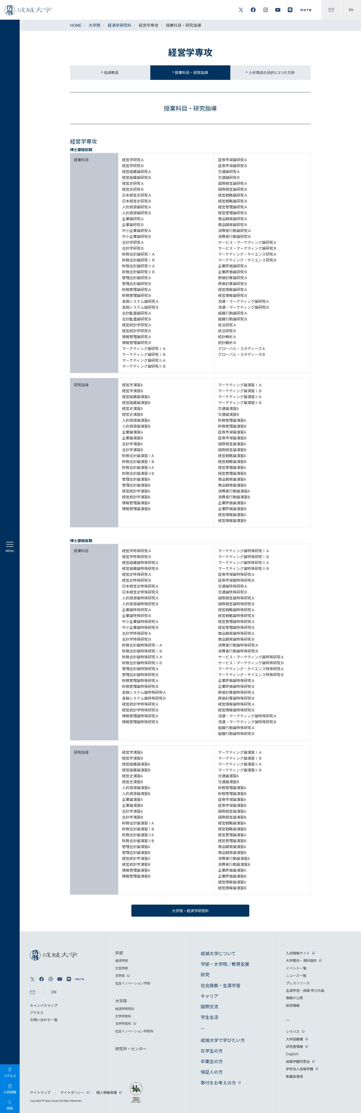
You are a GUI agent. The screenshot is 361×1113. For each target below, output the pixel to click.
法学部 (120, 975)
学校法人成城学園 (299, 1068)
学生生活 (209, 1017)
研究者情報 (294, 1046)
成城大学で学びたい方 (223, 1040)
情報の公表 (294, 997)
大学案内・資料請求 (301, 960)
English (292, 1053)
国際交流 (209, 1006)
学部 (119, 953)
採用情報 (293, 1005)
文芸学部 (121, 968)
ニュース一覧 (296, 975)
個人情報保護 (106, 1092)
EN (351, 9)
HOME (75, 25)
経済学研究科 (119, 25)
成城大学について (218, 953)
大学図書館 (294, 1039)
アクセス (36, 1012)
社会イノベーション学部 (132, 983)
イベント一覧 (296, 968)
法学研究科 (123, 1023)
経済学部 (121, 960)
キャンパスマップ (43, 1005)
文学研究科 (123, 1016)
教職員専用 (294, 1076)
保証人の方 (212, 1072)
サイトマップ (40, 1092)
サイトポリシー (72, 1092)
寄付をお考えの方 (218, 1082)
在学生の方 (212, 1050)
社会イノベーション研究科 (134, 1031)
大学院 (94, 25)
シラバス (293, 1031)
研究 (205, 974)
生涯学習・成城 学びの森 (305, 990)
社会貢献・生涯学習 (220, 985)
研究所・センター (131, 1049)
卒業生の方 (212, 1061)
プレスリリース (298, 983)
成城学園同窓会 (298, 1061)
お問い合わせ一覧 (43, 1019)
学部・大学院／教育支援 (225, 964)
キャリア (209, 996)
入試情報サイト (298, 953)
